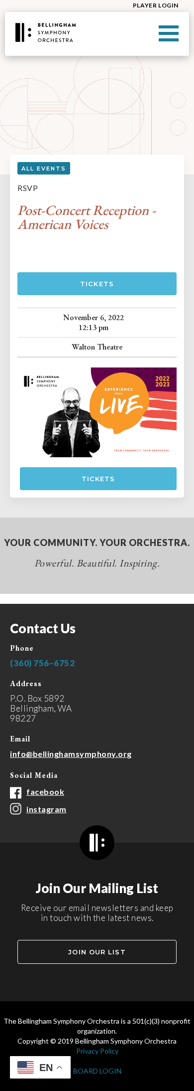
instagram (46, 809)
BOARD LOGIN (97, 1071)
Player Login (156, 5)
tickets (98, 479)
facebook (45, 791)
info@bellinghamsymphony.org (71, 753)
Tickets (97, 284)
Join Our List (96, 952)
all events (43, 168)
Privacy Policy (97, 1051)
